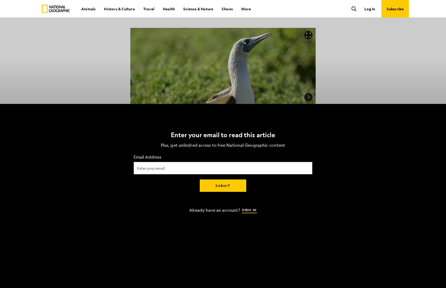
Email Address (147, 156)
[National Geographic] (56, 9)
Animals (88, 8)
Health (169, 8)
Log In (369, 8)
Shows (227, 8)
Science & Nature (198, 8)
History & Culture (119, 8)
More (246, 8)
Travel (148, 8)
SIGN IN (249, 210)
